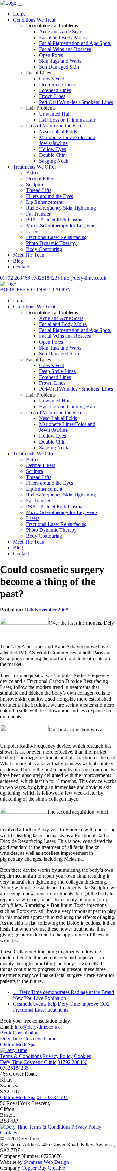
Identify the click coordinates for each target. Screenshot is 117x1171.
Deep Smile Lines (57, 84)
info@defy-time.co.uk (83, 278)
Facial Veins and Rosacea (65, 49)
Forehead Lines (55, 90)
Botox (32, 172)
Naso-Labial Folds (58, 131)
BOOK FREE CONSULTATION (35, 289)
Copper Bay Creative (43, 1168)
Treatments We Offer (34, 167)
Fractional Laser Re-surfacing (56, 237)
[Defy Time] (9, 3)
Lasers (32, 231)
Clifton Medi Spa (17, 1044)
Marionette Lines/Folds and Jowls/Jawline (67, 140)
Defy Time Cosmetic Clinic (28, 1038)
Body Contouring (44, 249)
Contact (21, 266)
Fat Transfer (38, 214)
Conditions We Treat (34, 20)
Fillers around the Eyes (49, 196)
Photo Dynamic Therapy (51, 243)
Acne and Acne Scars (61, 31)
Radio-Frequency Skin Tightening (61, 208)
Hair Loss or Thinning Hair (67, 119)
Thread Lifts (38, 190)
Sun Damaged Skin (59, 67)
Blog (18, 261)
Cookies (82, 1056)
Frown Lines (52, 96)
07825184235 (46, 278)
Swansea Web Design (46, 1162)
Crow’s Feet (51, 78)
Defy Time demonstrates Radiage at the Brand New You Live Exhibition (63, 995)
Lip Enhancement (44, 202)
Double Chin (52, 155)
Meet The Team (29, 255)
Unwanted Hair (55, 114)
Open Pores (51, 55)
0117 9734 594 (52, 1097)
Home (19, 14)
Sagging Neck (53, 161)
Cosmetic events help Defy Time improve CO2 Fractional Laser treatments (61, 1007)
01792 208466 (15, 278)
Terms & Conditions (21, 1056)
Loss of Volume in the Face (54, 125)
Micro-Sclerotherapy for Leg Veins (62, 225)
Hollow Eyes (52, 149)
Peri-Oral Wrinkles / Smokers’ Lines (76, 102)
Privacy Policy (58, 1056)
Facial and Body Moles (63, 37)
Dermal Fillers (40, 178)
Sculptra (34, 184)
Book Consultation (19, 1032)
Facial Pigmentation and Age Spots (75, 43)
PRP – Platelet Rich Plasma (54, 219)
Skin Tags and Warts (60, 61)
